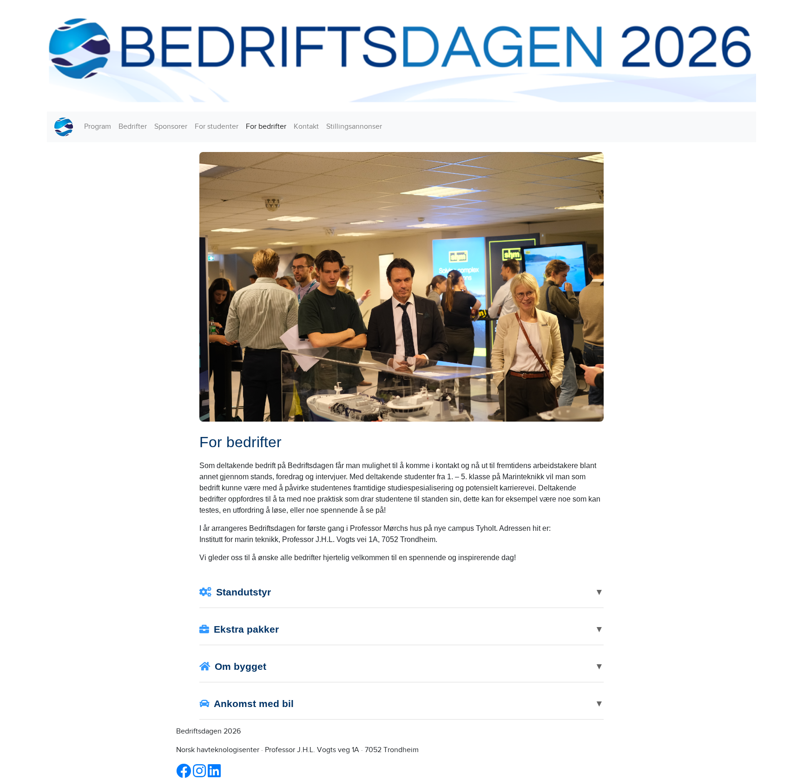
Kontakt (306, 126)
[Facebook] (184, 774)
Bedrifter (132, 126)
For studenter (216, 126)
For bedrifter (266, 126)
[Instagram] (200, 774)
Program (97, 126)
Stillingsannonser (354, 126)
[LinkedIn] (214, 774)
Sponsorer (170, 126)
